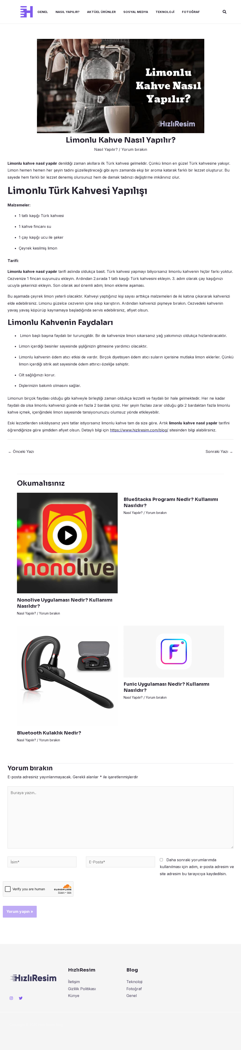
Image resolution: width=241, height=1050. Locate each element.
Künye (73, 995)
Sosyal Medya (135, 12)
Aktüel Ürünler (101, 12)
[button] (225, 12)
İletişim (74, 981)
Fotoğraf (191, 12)
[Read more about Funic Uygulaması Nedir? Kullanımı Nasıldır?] (174, 651)
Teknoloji (165, 12)
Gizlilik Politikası (82, 988)
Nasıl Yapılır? (68, 12)
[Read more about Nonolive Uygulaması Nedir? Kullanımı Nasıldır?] (67, 542)
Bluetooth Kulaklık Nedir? (49, 733)
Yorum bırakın (134, 149)
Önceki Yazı (21, 451)
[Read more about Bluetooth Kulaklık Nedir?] (67, 675)
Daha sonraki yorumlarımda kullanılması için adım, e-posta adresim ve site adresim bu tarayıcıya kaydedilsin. (197, 866)
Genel (42, 12)
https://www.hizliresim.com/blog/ (139, 430)
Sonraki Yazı (219, 451)
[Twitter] (21, 998)
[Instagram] (11, 998)
